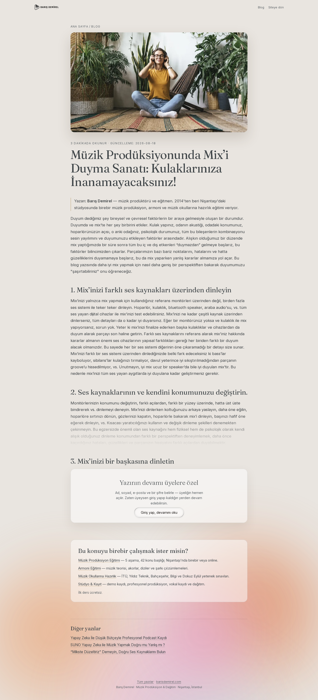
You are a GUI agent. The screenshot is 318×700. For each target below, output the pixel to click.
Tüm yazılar (145, 681)
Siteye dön (276, 7)
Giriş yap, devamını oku (159, 512)
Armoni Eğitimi (89, 568)
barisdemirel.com (168, 681)
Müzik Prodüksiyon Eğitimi (99, 560)
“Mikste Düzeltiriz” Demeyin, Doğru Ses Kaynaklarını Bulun (118, 652)
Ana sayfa (79, 26)
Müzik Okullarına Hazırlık (97, 576)
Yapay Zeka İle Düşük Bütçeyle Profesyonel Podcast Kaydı (119, 638)
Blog (261, 7)
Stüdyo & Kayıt (89, 584)
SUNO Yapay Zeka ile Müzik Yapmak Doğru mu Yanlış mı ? (118, 645)
